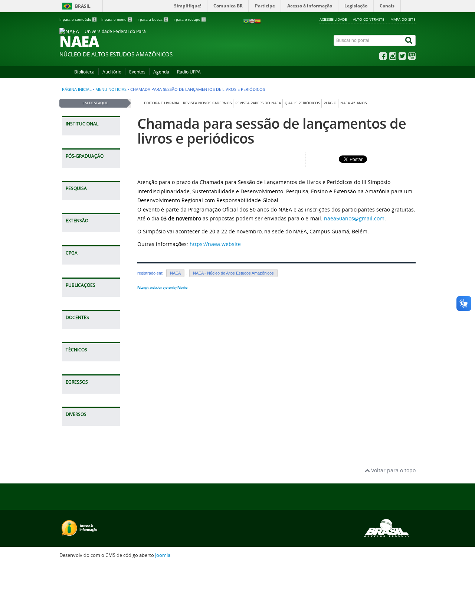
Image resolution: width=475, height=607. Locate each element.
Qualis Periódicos (302, 103)
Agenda (161, 72)
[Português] (246, 20)
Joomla (162, 555)
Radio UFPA (189, 72)
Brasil (83, 6)
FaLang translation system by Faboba (162, 287)
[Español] (258, 20)
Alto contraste (368, 19)
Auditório (111, 72)
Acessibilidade (333, 19)
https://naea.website (215, 243)
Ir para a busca (152, 19)
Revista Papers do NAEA (258, 103)
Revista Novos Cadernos (207, 103)
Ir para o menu (116, 19)
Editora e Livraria (161, 103)
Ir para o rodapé (189, 19)
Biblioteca (84, 72)
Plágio (330, 103)
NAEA (175, 273)
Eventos (137, 72)
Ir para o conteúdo (77, 19)
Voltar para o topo (393, 470)
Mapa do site (403, 19)
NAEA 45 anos (353, 103)
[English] (252, 20)
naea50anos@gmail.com (354, 218)
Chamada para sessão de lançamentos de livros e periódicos (271, 131)
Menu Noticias (111, 89)
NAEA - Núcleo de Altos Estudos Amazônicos (233, 273)
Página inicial (77, 89)
